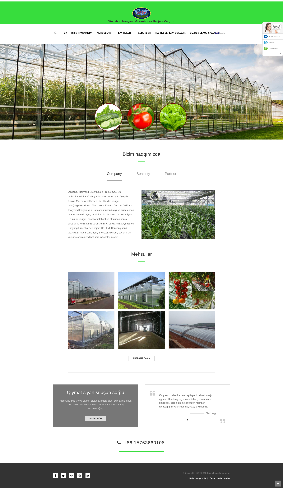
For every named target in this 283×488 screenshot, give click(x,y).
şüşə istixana (91, 288)
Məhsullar (104, 33)
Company (114, 174)
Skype (271, 42)
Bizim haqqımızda (81, 33)
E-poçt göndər (274, 37)
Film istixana (91, 328)
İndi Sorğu (95, 419)
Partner (170, 174)
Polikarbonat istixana (141, 288)
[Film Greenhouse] (91, 330)
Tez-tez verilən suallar (170, 33)
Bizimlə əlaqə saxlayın (204, 33)
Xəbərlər (144, 33)
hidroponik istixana (192, 288)
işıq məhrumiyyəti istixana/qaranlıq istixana (141, 328)
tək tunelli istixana (192, 328)
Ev (65, 33)
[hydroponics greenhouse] (191, 291)
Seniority (143, 174)
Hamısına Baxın (141, 358)
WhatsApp (274, 48)
